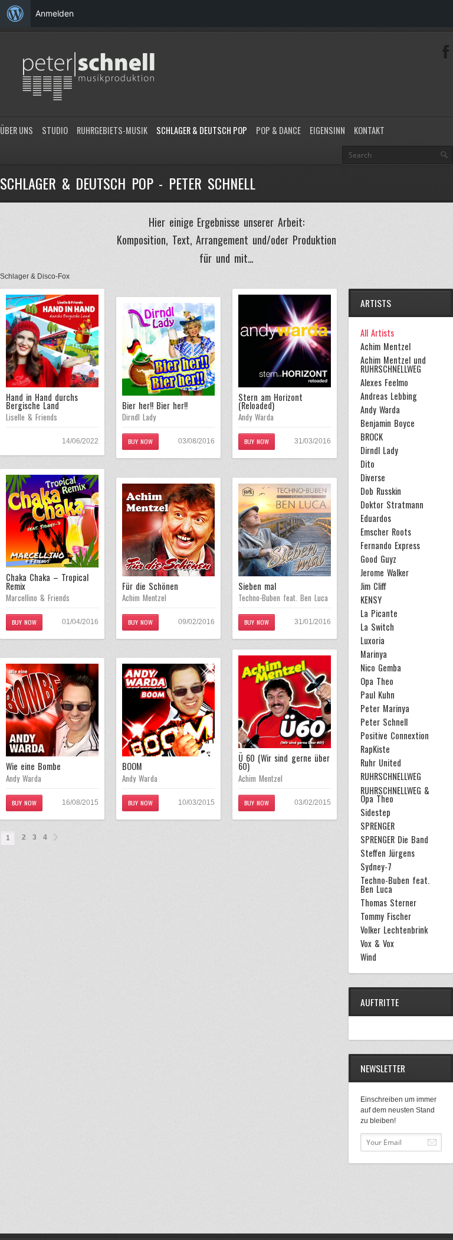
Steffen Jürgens (387, 853)
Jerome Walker (384, 573)
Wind (368, 957)
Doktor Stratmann (392, 505)
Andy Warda (256, 417)
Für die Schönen (150, 586)
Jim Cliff (373, 586)
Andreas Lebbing (388, 396)
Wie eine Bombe (33, 766)
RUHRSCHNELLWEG (390, 776)
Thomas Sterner (388, 903)
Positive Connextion (394, 736)
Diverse (372, 478)
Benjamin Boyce (387, 423)
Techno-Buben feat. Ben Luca (283, 597)
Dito (367, 464)
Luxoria (372, 641)
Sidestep (375, 812)
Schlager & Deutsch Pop (201, 130)
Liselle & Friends (31, 417)
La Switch (377, 627)
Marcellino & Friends (38, 597)
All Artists (377, 333)
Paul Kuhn (377, 695)
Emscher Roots (385, 532)
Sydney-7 (376, 867)
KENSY (371, 600)
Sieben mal (257, 586)
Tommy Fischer (385, 916)
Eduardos (375, 518)
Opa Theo (376, 681)
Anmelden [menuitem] (54, 13)
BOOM (132, 766)
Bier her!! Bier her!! (155, 405)
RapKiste (375, 749)
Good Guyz (378, 559)
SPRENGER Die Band (394, 840)
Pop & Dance (278, 130)
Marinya (373, 654)
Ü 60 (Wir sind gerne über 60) (284, 762)
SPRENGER (377, 826)
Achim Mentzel (144, 597)
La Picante (379, 613)
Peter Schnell (384, 722)
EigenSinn (327, 130)
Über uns (16, 130)
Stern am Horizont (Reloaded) (270, 401)
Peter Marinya (384, 708)
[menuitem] (15, 13)
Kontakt (369, 130)
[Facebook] (446, 52)
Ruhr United (380, 763)
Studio (55, 130)
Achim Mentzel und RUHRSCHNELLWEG (393, 364)
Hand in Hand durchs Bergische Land (42, 401)
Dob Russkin (380, 491)
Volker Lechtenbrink (394, 930)
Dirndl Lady (139, 417)
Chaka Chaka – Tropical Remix (47, 581)
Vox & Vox (377, 943)
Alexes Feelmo (384, 382)
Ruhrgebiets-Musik (112, 130)
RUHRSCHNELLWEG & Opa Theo (394, 795)
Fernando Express (390, 545)
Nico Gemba (380, 668)
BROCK (371, 437)
